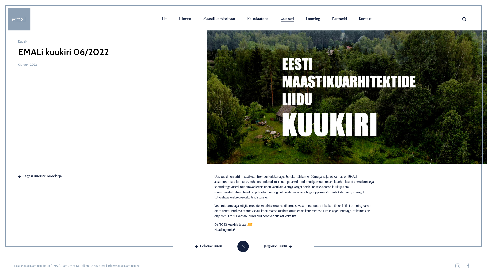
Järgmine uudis (275, 246)
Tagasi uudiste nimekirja (42, 176)
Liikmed (185, 19)
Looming (313, 19)
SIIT (249, 224)
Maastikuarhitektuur (219, 19)
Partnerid (339, 19)
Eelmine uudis (211, 246)
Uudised (287, 19)
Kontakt (365, 19)
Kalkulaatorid (257, 19)
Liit (164, 19)
